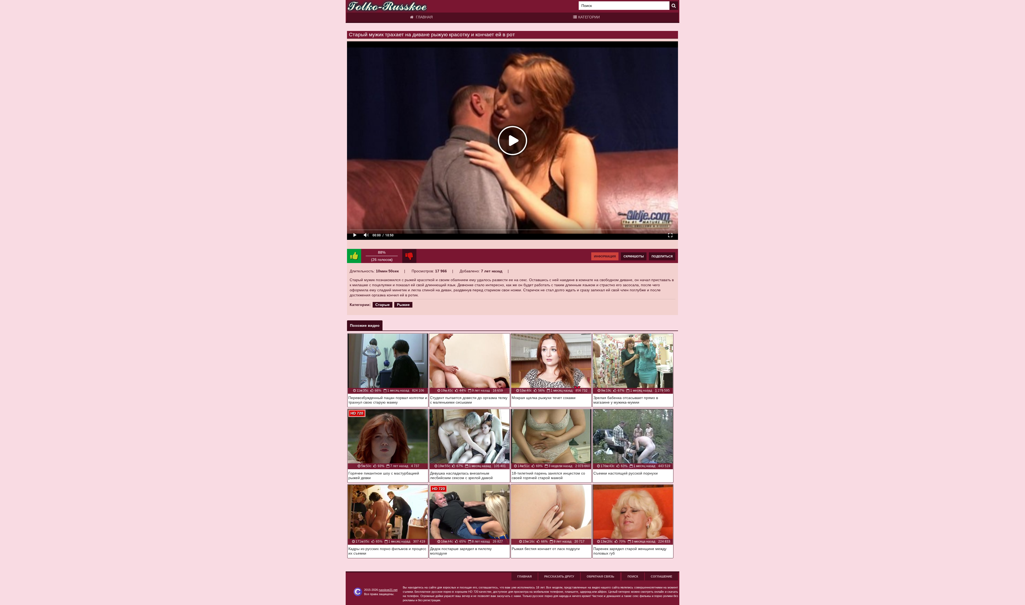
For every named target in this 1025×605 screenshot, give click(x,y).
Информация (605, 256)
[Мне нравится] (354, 256)
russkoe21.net (388, 589)
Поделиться (662, 256)
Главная (424, 17)
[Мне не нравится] (409, 256)
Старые (382, 305)
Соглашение (661, 576)
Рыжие (403, 305)
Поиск (633, 576)
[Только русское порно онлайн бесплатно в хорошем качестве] (387, 6)
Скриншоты (634, 256)
